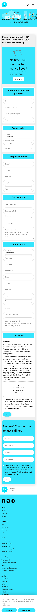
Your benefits (6, 560)
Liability (4, 530)
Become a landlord (8, 571)
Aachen (4, 576)
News (4, 516)
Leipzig (4, 592)
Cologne (4, 581)
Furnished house (7, 551)
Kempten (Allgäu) (8, 589)
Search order (6, 541)
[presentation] (18, 389)
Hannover (5, 587)
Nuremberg (5, 595)
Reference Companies (9, 568)
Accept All (9, 610)
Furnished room (7, 546)
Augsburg (5, 579)
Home (4, 511)
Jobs (3, 532)
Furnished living (7, 543)
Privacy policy (14, 408)
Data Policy (5, 527)
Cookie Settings (6, 606)
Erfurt (3, 584)
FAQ (3, 565)
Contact (4, 513)
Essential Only (26, 610)
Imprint (4, 524)
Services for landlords (9, 563)
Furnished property (8, 549)
